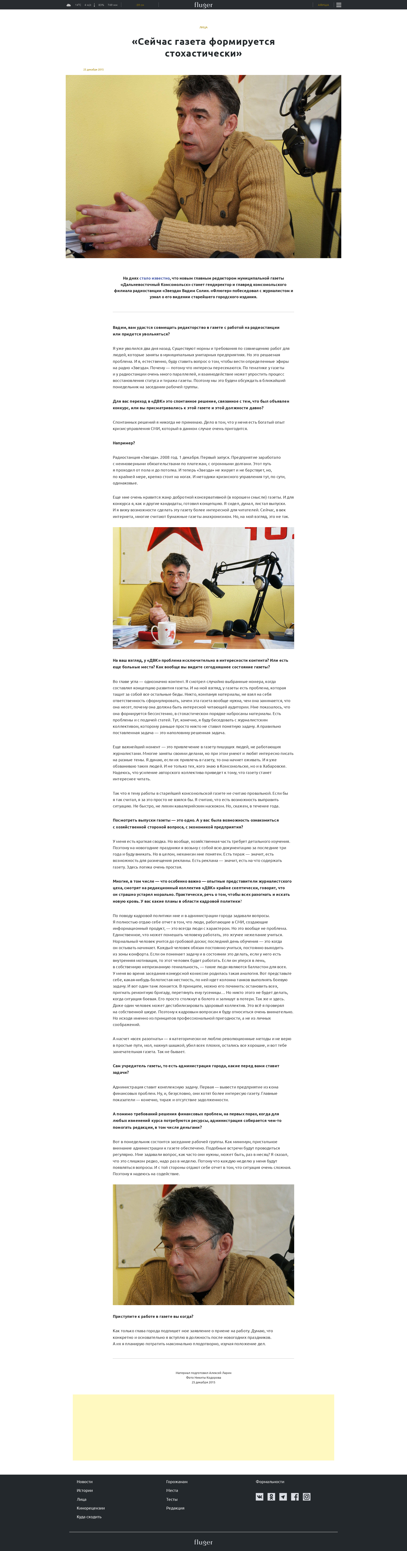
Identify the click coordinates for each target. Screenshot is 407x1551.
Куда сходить (89, 1516)
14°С (78, 6)
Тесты (172, 1499)
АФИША (323, 5)
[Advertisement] (203, 1427)
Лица (203, 27)
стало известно (154, 278)
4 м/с (88, 6)
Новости (85, 1481)
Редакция (175, 1507)
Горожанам (176, 1481)
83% (101, 6)
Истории (85, 1490)
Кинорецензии (91, 1507)
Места (172, 1490)
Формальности (270, 1481)
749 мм (113, 6)
